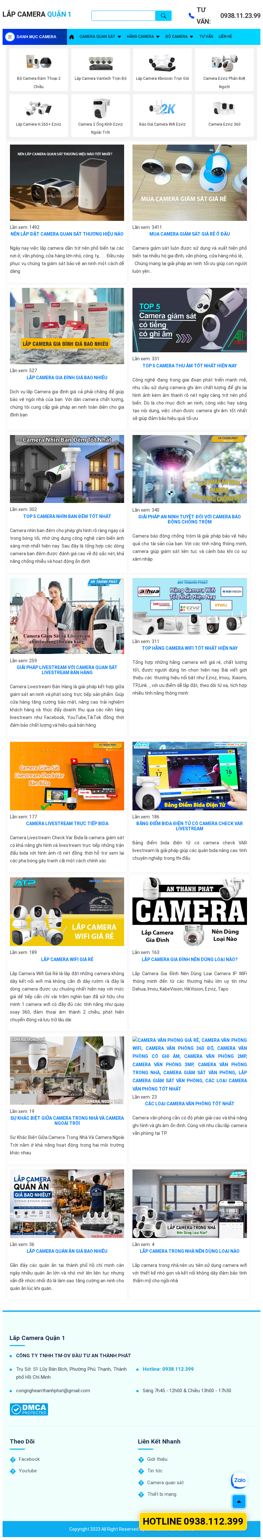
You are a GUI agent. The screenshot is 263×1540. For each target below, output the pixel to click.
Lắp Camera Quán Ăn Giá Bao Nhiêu (67, 1251)
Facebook (29, 1459)
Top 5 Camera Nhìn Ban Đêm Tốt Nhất (67, 516)
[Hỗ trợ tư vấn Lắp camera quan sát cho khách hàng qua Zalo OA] (239, 1481)
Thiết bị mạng (161, 1494)
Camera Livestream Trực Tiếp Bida (67, 823)
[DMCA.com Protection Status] (29, 1409)
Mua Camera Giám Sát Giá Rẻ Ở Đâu (189, 234)
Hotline (193, 1521)
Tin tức (155, 1471)
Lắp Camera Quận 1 (37, 1338)
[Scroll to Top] (239, 1501)
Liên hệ (225, 36)
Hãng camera (140, 36)
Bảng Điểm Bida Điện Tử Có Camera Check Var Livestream (189, 826)
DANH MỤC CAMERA (36, 37)
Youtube (28, 1471)
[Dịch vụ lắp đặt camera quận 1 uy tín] (71, 36)
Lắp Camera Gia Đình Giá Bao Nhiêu (67, 377)
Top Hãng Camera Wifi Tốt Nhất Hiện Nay (190, 648)
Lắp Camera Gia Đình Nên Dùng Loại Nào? (190, 959)
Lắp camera (37, 14)
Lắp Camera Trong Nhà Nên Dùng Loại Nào (190, 1251)
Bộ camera (176, 36)
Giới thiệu (157, 1459)
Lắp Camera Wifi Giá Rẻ (67, 959)
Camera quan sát (97, 36)
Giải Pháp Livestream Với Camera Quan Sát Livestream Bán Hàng (67, 670)
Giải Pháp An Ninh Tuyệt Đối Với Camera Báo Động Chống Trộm (189, 519)
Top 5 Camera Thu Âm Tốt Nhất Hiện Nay (189, 365)
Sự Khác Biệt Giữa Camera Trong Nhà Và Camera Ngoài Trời (67, 1121)
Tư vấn (206, 36)
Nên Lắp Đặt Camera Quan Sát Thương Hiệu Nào (67, 234)
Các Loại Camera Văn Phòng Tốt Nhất (189, 1103)
